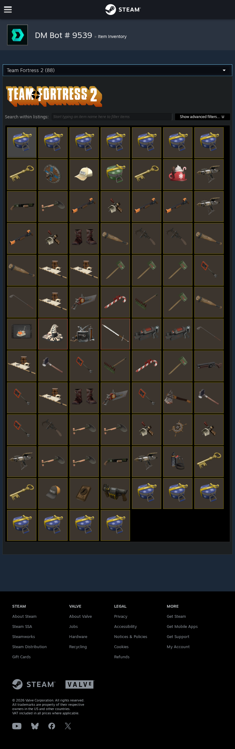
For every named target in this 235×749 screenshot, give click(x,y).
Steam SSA (22, 626)
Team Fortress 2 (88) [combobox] (31, 70)
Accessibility (125, 626)
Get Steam (176, 616)
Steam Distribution (29, 646)
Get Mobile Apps (182, 626)
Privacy (120, 616)
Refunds (121, 656)
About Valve (80, 616)
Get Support (178, 636)
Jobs (73, 626)
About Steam (24, 616)
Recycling (78, 646)
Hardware (78, 636)
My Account (178, 646)
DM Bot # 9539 (64, 35)
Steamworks (23, 636)
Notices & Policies (130, 636)
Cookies (121, 646)
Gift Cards (21, 656)
